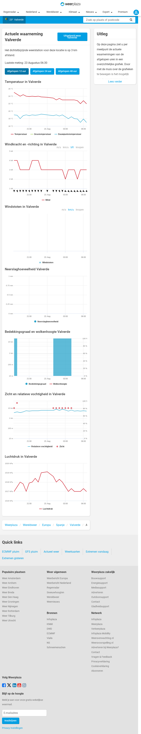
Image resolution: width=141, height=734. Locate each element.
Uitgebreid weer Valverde (72, 36)
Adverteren (97, 592)
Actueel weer (51, 551)
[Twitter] (9, 685)
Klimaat (73, 12)
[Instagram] (24, 685)
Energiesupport (99, 583)
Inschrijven (10, 720)
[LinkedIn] (14, 685)
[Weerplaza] (70, 4)
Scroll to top (135, 728)
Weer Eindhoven (10, 587)
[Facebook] (4, 685)
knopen (80, 147)
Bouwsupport (98, 578)
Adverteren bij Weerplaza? (105, 647)
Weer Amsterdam (11, 578)
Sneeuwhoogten (55, 592)
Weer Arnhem (9, 583)
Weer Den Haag (10, 597)
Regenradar (10, 12)
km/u (66, 147)
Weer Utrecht (9, 620)
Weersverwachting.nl (102, 638)
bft (72, 147)
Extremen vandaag (97, 551)
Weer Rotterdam (10, 611)
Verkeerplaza (98, 628)
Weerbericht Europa (57, 578)
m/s (59, 147)
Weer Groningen (10, 601)
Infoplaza (52, 619)
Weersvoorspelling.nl (102, 642)
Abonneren (97, 670)
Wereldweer (52, 12)
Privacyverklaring (100, 661)
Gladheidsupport (100, 606)
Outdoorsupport (100, 597)
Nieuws (90, 12)
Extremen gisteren (13, 558)
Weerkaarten (72, 551)
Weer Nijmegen (10, 606)
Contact (95, 601)
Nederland (31, 12)
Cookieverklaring (100, 666)
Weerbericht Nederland (59, 583)
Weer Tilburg (8, 615)
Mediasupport (98, 587)
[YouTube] (19, 685)
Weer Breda (8, 592)
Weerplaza (96, 624)
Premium (123, 12)
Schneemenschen (56, 647)
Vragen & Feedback (101, 656)
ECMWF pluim (10, 551)
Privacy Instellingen (12, 728)
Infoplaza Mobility (100, 633)
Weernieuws (53, 601)
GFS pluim (31, 551)
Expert (106, 12)
